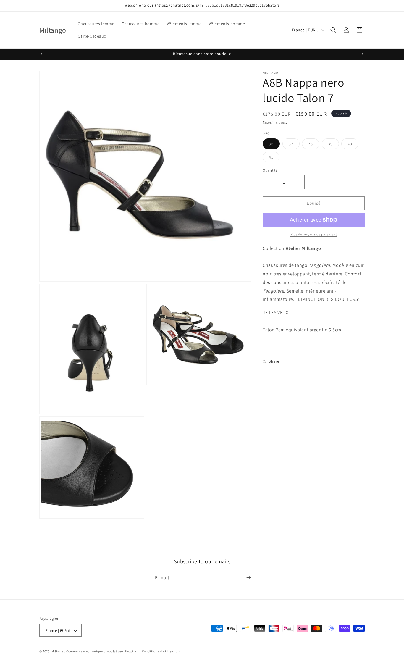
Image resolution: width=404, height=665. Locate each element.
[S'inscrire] (248, 578)
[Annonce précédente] (41, 54)
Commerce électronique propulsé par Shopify (101, 651)
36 (274, 145)
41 (274, 158)
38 (313, 145)
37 (294, 145)
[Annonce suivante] (362, 54)
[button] (333, 29)
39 (333, 145)
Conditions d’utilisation (161, 651)
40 (353, 145)
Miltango (58, 651)
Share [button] (274, 361)
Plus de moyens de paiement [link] (313, 234)
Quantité (270, 170)
